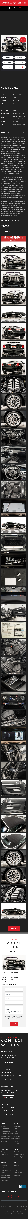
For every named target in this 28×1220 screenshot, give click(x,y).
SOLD (5, 31)
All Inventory (4, 1126)
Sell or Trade (4, 1154)
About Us (16, 1165)
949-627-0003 (9, 1097)
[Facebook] (4, 1196)
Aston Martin (17, 1126)
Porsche (16, 1141)
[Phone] (10, 8)
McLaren (16, 1133)
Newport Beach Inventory (7, 1138)
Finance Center (18, 1152)
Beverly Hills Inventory (7, 1133)
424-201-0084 (9, 1062)
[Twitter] (17, 1196)
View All (14, 928)
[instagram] (8, 1196)
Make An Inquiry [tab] (11, 220)
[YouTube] (12, 1196)
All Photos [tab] (7, 231)
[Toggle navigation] (19, 8)
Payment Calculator (19, 1154)
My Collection (4, 1180)
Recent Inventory (5, 1128)
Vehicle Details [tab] (9, 87)
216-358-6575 (14, 75)
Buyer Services (5, 1165)
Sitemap (18, 1211)
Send (19, 67)
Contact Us (14, 80)
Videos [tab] (5, 226)
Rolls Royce (17, 1138)
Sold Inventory (4, 1141)
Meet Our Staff (18, 1172)
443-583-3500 (9, 1114)
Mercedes (16, 1143)
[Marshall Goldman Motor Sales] (14, 3)
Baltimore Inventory (6, 1131)
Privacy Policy (11, 1211)
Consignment (4, 1152)
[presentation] (4, 44)
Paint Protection (5, 1168)
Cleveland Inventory (6, 1136)
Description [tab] (8, 132)
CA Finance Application (20, 1157)
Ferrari (15, 1131)
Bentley (16, 1128)
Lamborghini (17, 1136)
